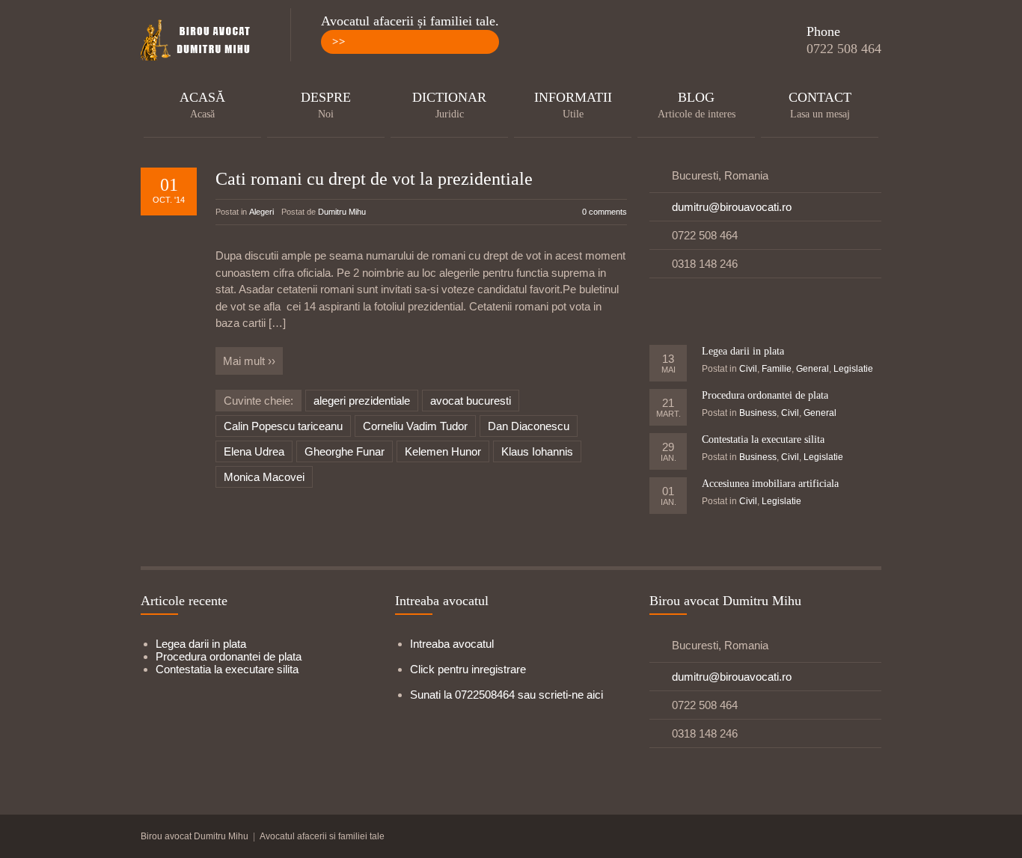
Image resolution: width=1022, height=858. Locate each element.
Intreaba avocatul (452, 643)
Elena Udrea (254, 451)
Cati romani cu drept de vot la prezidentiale (374, 179)
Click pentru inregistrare (468, 669)
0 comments (604, 211)
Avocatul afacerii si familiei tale (322, 836)
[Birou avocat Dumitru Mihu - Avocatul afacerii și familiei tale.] (200, 41)
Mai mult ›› (249, 361)
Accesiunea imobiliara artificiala (770, 483)
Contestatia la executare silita (763, 439)
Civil (748, 369)
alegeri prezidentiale (361, 400)
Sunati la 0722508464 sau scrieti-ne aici (506, 694)
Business (758, 413)
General (812, 369)
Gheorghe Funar (345, 451)
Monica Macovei (264, 477)
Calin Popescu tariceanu (283, 426)
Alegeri (261, 211)
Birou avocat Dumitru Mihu (194, 836)
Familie (777, 369)
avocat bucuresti (470, 400)
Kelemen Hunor (443, 451)
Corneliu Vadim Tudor (415, 426)
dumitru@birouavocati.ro (732, 206)
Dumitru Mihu (342, 211)
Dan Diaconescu (528, 426)
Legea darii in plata (743, 351)
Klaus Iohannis (537, 451)
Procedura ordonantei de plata (765, 395)
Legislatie (853, 369)
